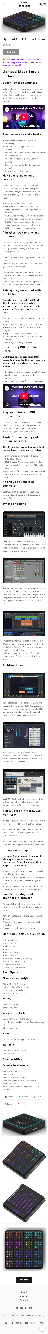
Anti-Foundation (23, 4)
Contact (24, 1300)
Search (24, 1292)
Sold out (11, 52)
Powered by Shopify (35, 1315)
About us (24, 1296)
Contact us (33, 62)
